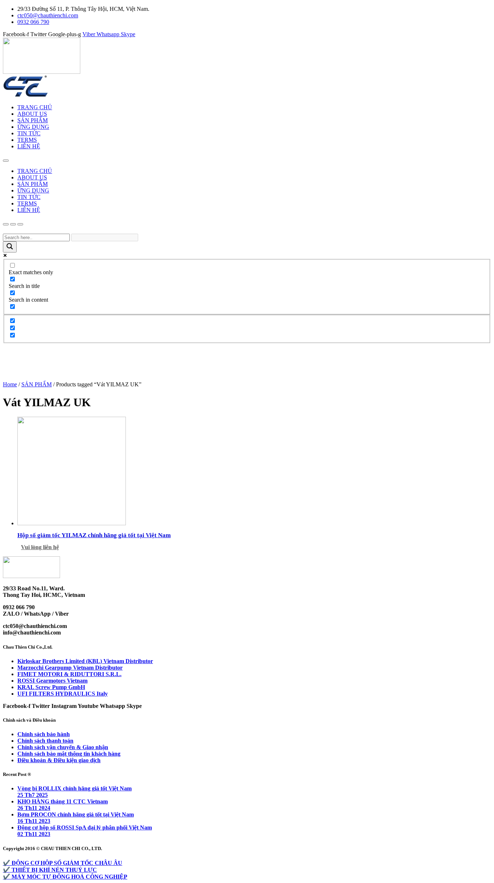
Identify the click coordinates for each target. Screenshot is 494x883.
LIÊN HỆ (28, 146)
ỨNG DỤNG (33, 127)
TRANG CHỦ (34, 107)
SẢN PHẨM (32, 120)
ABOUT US (32, 114)
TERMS (27, 140)
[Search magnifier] (10, 246)
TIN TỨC (29, 133)
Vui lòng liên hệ (40, 547)
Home (10, 384)
